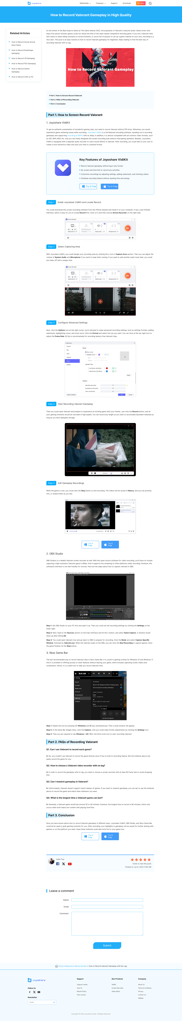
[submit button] (54, 1002)
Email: (66, 907)
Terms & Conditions (144, 988)
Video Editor (116, 991)
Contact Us (142, 995)
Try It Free (91, 186)
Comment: (64, 913)
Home (60, 966)
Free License (81, 995)
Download (127, 3)
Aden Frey (60, 859)
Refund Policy (81, 991)
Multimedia (84, 3)
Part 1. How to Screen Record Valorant (66, 95)
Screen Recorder (117, 988)
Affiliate (140, 998)
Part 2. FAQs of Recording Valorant (65, 100)
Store (142, 3)
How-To (79, 988)
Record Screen (81, 966)
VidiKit (114, 984)
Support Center (82, 984)
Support (114, 3)
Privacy (140, 991)
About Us (141, 984)
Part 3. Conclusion (58, 104)
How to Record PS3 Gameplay (24, 63)
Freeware (100, 3)
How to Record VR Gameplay (23, 58)
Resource (69, 966)
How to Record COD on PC (22, 77)
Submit (107, 945)
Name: (66, 900)
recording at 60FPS (75, 135)
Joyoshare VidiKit (94, 132)
